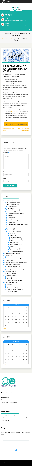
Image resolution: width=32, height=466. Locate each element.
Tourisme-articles (14, 249)
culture (10, 215)
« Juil (4, 328)
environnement (12, 220)
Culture (12, 235)
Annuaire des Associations (13, 202)
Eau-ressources (15, 248)
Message (6, 152)
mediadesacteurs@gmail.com (14, 120)
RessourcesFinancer (11, 275)
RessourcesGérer (10, 282)
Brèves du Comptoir (12, 204)
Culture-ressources (16, 239)
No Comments (16, 76)
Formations (10, 208)
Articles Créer (10, 273)
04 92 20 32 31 (8, 15)
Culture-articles (15, 237)
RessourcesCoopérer (11, 268)
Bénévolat (9, 286)
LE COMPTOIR (9, 255)
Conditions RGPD (5, 420)
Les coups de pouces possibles (14, 280)
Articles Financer (11, 278)
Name (5, 171)
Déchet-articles (14, 242)
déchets (10, 217)
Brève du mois (12, 206)
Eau (11, 246)
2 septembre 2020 (8, 74)
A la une (9, 277)
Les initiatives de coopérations (15, 269)
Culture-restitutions (16, 240)
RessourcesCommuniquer (12, 264)
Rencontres (10, 230)
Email (5, 178)
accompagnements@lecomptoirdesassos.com (15, 20)
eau (9, 219)
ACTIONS (8, 201)
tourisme (10, 228)
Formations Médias (13, 210)
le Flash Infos (14, 111)
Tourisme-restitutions (15, 251)
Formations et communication (9, 402)
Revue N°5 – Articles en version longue (18, 224)
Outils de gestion (11, 291)
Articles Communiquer (13, 266)
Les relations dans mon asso (14, 289)
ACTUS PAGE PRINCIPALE (12, 253)
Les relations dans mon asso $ (13, 259)
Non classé (8, 76)
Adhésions (9, 284)
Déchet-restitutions (15, 244)
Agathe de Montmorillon (20, 74)
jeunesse (10, 222)
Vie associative (5, 397)
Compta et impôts (11, 287)
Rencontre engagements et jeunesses (15, 262)
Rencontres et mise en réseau (9, 399)
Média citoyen (10, 211)
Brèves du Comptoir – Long (15, 213)
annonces (12, 233)
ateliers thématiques (13, 231)
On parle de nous (11, 257)
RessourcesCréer (10, 271)
